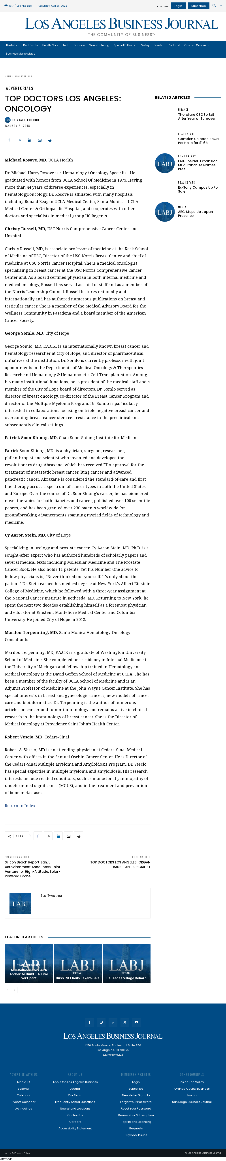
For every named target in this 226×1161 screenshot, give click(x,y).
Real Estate (186, 134)
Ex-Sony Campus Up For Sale (198, 189)
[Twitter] (19, 139)
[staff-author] (8, 120)
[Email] (39, 139)
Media (77, 973)
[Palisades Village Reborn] (127, 963)
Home (8, 76)
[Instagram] (101, 1022)
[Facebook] (9, 139)
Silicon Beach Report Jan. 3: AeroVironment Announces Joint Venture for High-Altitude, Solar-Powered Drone (32, 869)
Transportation (28, 965)
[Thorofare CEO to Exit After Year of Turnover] (165, 115)
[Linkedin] (29, 139)
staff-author (28, 120)
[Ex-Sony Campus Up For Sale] (165, 187)
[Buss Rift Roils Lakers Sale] (78, 963)
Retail (126, 973)
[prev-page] (7, 990)
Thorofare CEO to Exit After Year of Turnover (197, 116)
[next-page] (14, 990)
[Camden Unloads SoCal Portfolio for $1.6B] (165, 139)
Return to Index (20, 805)
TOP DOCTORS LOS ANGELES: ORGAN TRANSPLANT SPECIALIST (120, 864)
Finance (183, 109)
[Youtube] (136, 1022)
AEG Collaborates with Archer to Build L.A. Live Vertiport (28, 974)
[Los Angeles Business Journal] (113, 1036)
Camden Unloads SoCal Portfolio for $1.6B (199, 141)
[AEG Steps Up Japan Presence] (165, 212)
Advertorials (23, 76)
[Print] (49, 139)
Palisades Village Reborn (126, 978)
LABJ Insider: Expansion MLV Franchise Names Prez (198, 165)
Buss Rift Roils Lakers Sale (78, 978)
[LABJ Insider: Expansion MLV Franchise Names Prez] (165, 163)
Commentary (187, 156)
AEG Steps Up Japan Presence (195, 213)
